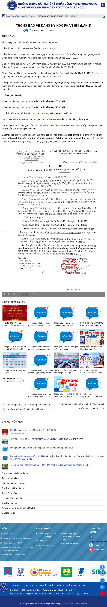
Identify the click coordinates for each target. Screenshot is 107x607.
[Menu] (103, 5)
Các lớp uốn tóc (9, 503)
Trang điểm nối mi (10, 493)
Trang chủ (10, 16)
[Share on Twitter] (27, 30)
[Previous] (5, 573)
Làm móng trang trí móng (13, 483)
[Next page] (9, 294)
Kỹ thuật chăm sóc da (12, 498)
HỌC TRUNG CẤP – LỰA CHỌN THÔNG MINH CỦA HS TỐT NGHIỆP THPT (46, 439)
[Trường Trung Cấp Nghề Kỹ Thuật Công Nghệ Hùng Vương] (52, 5)
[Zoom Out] (23, 294)
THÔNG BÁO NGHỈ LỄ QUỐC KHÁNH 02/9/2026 (33, 430)
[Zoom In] (27, 294)
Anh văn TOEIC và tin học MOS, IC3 (18, 508)
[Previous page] (5, 294)
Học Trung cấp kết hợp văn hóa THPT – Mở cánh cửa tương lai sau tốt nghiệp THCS (49, 465)
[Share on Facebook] (24, 30)
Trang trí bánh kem (10, 478)
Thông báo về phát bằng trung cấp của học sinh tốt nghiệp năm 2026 (41, 448)
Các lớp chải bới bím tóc (13, 488)
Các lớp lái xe (8, 513)
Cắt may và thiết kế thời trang (15, 473)
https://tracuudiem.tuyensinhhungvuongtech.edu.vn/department (31, 119)
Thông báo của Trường (25, 16)
